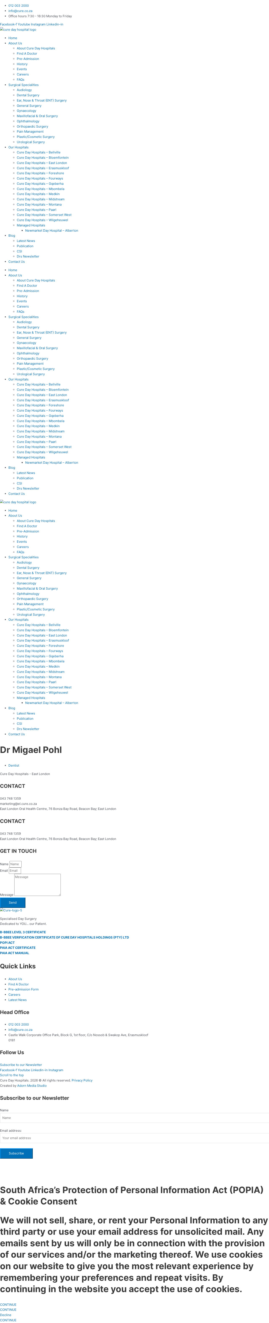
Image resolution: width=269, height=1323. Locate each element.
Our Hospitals (18, 147)
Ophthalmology (28, 121)
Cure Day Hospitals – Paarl (36, 210)
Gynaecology (26, 111)
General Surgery (29, 106)
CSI (19, 251)
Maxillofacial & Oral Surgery (37, 116)
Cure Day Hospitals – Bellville (39, 152)
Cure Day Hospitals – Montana (39, 204)
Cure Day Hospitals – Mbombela (40, 189)
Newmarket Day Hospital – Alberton (51, 230)
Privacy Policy (82, 1080)
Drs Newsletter (28, 256)
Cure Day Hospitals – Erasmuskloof (43, 168)
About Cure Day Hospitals (36, 48)
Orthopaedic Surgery (32, 126)
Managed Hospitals (31, 225)
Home (12, 38)
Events (22, 69)
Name (4, 864)
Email (4, 871)
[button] (138, 515)
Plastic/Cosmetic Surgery (36, 137)
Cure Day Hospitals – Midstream (41, 199)
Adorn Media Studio (32, 1086)
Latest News (26, 241)
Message (7, 895)
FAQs (20, 80)
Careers (23, 74)
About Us (15, 43)
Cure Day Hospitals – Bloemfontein (43, 158)
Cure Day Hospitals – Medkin (38, 194)
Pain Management (30, 131)
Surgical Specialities (23, 85)
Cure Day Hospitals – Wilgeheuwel (42, 220)
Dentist (13, 765)
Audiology (24, 90)
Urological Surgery (31, 142)
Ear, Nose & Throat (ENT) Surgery (42, 100)
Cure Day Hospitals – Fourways (40, 178)
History (22, 64)
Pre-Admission (28, 59)
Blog (11, 236)
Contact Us (16, 262)
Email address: (11, 1131)
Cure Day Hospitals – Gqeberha (40, 184)
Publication (25, 246)
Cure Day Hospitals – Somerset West (44, 215)
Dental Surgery (28, 95)
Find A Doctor (27, 53)
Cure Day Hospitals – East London (42, 163)
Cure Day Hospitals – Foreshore (40, 173)
